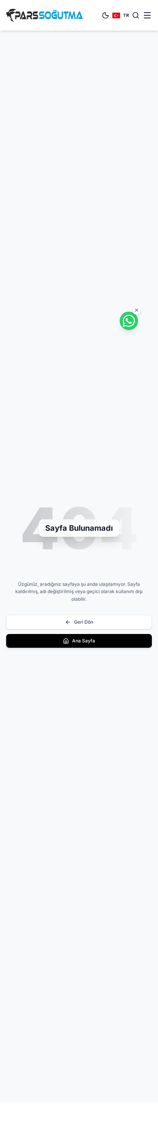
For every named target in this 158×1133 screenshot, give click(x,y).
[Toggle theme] (105, 15)
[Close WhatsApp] (136, 310)
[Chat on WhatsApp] (129, 321)
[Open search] (136, 15)
